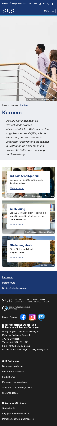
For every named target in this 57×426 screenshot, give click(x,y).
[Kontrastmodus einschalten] (53, 4)
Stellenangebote (10, 392)
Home (5, 105)
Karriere (24, 105)
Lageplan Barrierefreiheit (14, 413)
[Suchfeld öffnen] (48, 4)
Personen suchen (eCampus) (17, 419)
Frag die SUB (8, 376)
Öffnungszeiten (16, 3)
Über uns (14, 105)
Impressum (7, 277)
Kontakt (5, 3)
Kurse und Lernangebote (14, 382)
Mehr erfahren (17, 188)
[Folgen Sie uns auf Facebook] (23, 317)
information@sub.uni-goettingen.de (30, 349)
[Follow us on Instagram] (32, 317)
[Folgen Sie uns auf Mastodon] (41, 317)
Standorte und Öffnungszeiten (17, 387)
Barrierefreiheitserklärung (14, 288)
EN (44, 3)
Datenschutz (8, 282)
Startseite (7, 408)
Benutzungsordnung (12, 366)
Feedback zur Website (13, 371)
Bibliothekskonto (30, 3)
